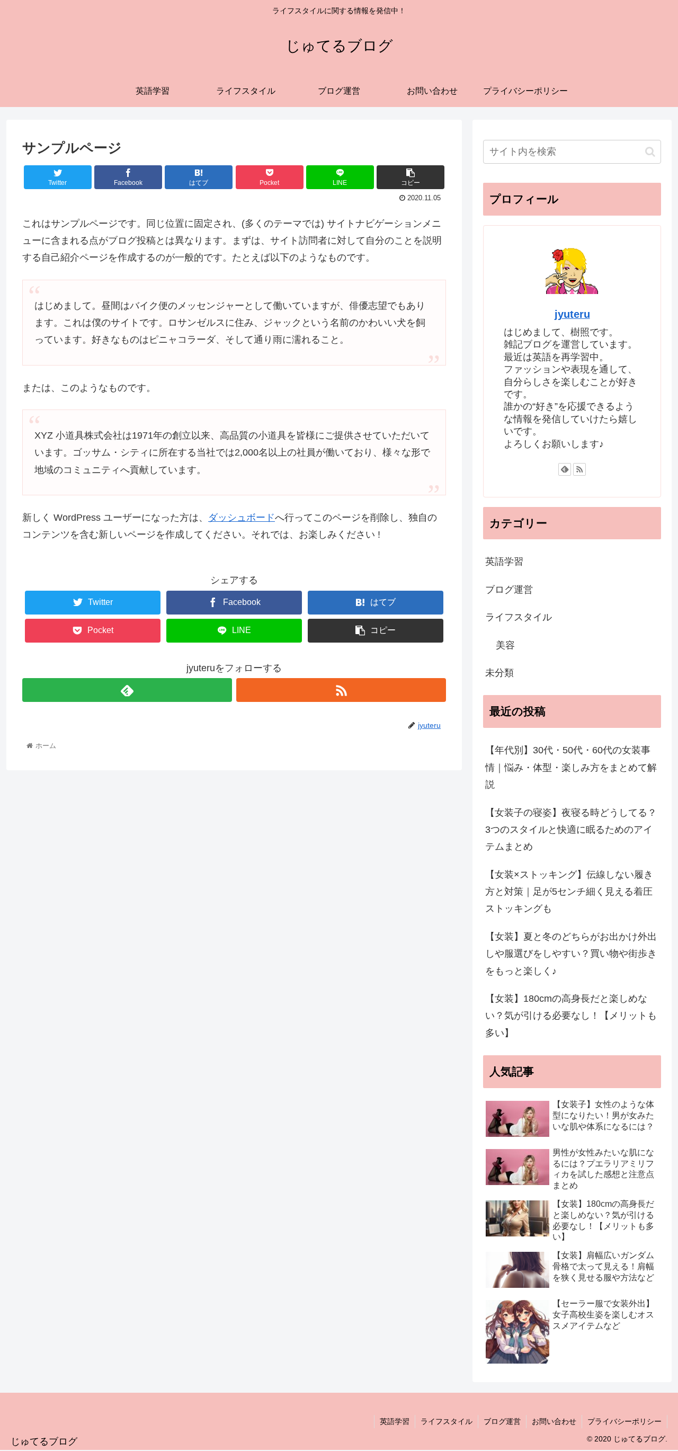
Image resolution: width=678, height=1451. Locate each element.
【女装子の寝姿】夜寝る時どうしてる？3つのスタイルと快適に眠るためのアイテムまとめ (571, 829)
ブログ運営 (509, 589)
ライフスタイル (518, 617)
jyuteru (572, 314)
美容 (505, 645)
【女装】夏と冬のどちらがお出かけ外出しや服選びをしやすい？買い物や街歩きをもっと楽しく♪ (571, 953)
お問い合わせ (554, 1421)
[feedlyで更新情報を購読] (127, 690)
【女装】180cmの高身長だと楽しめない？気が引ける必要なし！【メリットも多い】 (571, 1015)
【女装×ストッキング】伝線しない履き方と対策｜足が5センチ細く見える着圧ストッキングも (569, 891)
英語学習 (504, 561)
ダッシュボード (241, 517)
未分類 (499, 672)
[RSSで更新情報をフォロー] (341, 690)
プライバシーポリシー (624, 1421)
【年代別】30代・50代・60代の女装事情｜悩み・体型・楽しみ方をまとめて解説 (571, 767)
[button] (650, 152)
